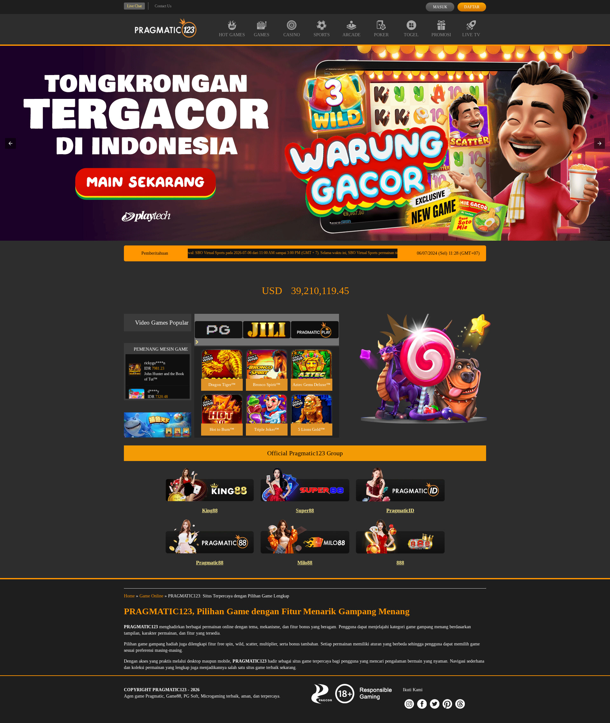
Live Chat (134, 6)
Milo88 (304, 563)
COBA (222, 356)
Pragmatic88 (209, 563)
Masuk (440, 7)
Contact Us (163, 6)
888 (400, 563)
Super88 (305, 510)
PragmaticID (400, 510)
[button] (10, 143)
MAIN (222, 370)
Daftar (471, 7)
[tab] (218, 329)
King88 (210, 510)
